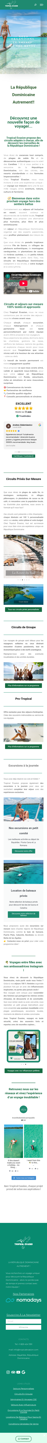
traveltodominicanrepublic (13, 1126)
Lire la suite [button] (10, 446)
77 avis (28, 412)
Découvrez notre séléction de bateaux (23, 914)
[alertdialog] (23, 1438)
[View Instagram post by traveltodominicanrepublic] (21, 1155)
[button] (6, 556)
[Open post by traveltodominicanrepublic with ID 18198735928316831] (33, 1141)
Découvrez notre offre (23, 851)
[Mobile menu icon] (42, 5)
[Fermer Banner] (44, 1435)
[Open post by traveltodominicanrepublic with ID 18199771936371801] (13, 1141)
